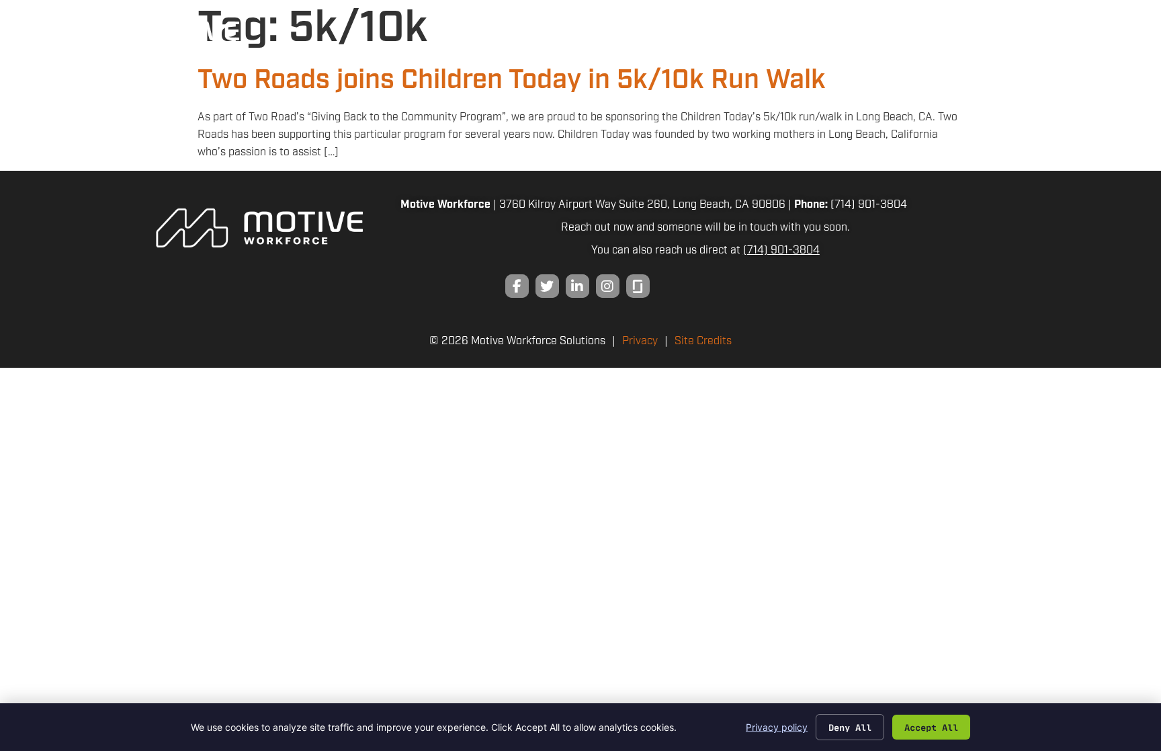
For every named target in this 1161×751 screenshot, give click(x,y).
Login (1090, 40)
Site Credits (703, 341)
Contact (1027, 40)
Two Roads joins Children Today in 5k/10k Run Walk (512, 80)
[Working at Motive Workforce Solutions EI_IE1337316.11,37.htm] (638, 286)
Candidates (841, 40)
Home (694, 40)
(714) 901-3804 (868, 205)
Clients (754, 40)
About (921, 40)
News (974, 40)
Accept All (931, 727)
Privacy (640, 341)
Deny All (849, 727)
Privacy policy (777, 727)
